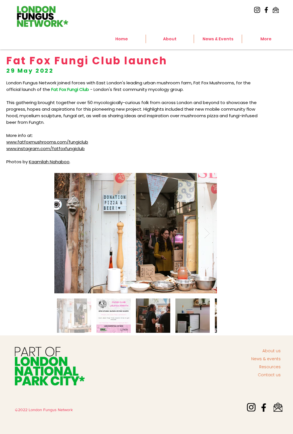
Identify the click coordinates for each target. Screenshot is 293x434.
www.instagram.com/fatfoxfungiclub (45, 149)
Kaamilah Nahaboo (49, 162)
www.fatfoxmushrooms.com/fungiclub (47, 142)
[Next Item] (207, 233)
